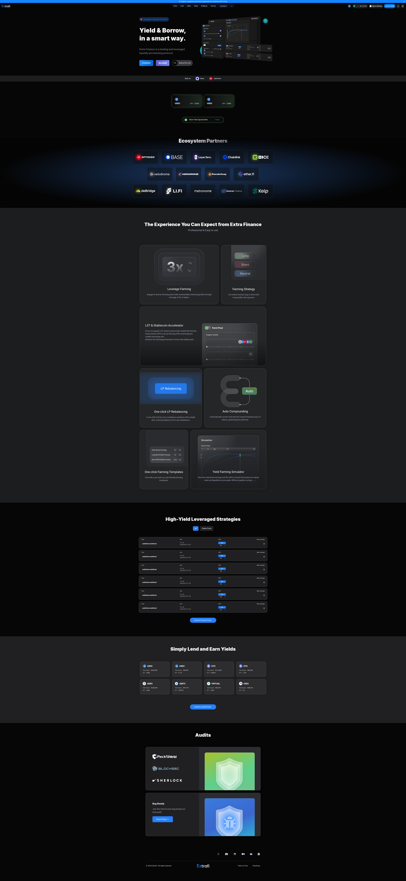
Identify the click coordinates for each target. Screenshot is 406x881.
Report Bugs (161, 819)
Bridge (203, 6)
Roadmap (256, 866)
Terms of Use (243, 866)
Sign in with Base (377, 6)
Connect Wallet (389, 6)
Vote (212, 6)
